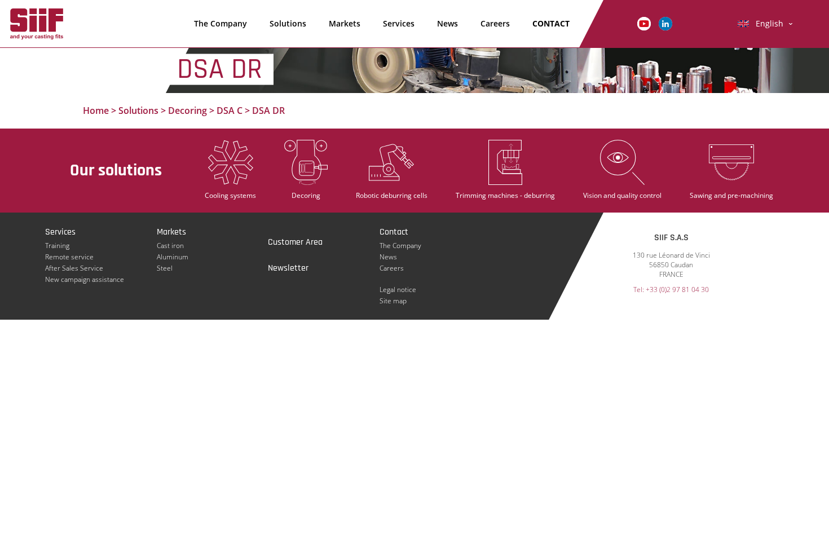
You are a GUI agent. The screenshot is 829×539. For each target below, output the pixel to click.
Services (398, 23)
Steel (165, 268)
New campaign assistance (84, 279)
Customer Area (295, 242)
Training (57, 245)
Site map (393, 301)
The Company (220, 23)
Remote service (69, 257)
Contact (394, 232)
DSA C (229, 110)
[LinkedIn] (665, 22)
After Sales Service (74, 268)
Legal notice (398, 289)
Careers (495, 23)
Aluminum (172, 257)
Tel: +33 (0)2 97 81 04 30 (671, 289)
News (447, 23)
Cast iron (170, 245)
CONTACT (551, 23)
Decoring (187, 110)
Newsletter (288, 268)
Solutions (288, 23)
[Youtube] (644, 22)
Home (96, 110)
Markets (344, 23)
